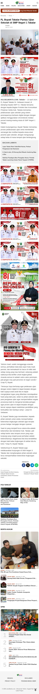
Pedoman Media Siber (28, 681)
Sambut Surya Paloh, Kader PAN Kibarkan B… (23, 665)
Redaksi (10, 678)
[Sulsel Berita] (19, 2)
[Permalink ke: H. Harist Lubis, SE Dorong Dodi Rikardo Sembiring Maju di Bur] (29, 493)
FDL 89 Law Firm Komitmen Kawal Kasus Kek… (16, 572)
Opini (17, 633)
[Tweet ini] (28, 465)
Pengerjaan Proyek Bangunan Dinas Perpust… (22, 600)
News (13, 576)
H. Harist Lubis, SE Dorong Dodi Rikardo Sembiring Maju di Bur (29, 500)
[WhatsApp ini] (36, 465)
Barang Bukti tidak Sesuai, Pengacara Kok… (22, 578)
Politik (14, 662)
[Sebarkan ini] (24, 465)
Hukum (3, 570)
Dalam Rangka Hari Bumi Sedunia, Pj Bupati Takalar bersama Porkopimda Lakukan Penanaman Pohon (10, 474)
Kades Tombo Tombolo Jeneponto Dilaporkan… (18, 593)
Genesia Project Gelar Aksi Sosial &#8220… (20, 635)
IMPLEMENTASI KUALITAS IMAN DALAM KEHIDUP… (23, 657)
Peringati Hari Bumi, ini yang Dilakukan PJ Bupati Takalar (31, 472)
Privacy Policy (10, 681)
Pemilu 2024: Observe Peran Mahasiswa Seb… (22, 650)
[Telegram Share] (32, 465)
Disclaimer (28, 678)
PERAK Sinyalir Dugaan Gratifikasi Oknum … (22, 585)
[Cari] (37, 3)
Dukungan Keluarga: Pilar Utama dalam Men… (22, 643)
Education (12, 633)
